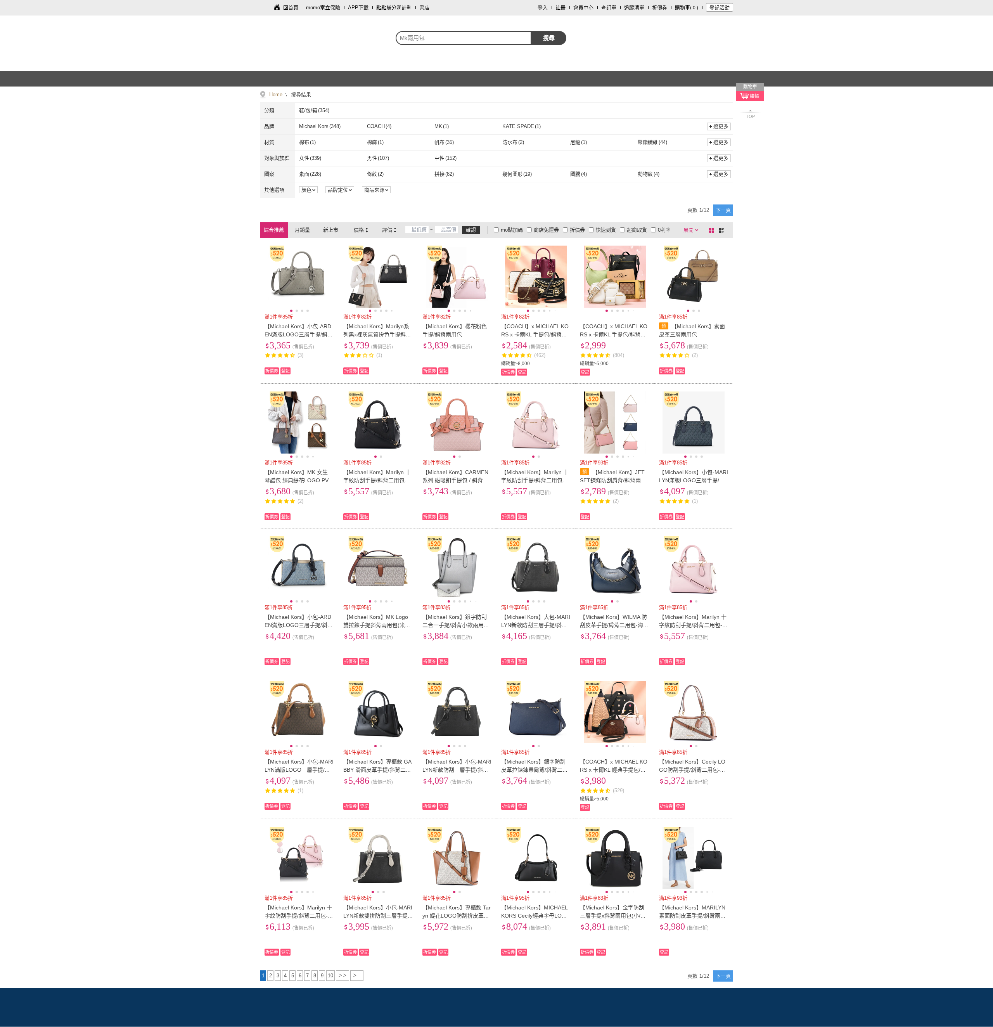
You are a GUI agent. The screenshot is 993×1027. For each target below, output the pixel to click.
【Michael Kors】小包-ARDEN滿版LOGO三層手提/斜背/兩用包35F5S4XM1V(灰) (298, 334)
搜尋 (549, 38)
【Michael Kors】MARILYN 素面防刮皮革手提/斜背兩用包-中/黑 (692, 915)
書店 (424, 7)
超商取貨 (637, 230)
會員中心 (583, 7)
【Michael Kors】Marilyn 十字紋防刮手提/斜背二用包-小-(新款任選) (298, 915)
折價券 (659, 7)
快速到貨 (606, 230)
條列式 (723, 230)
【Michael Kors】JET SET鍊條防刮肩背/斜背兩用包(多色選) (613, 480)
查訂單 (608, 7)
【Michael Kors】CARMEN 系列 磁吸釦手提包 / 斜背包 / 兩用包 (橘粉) (456, 480)
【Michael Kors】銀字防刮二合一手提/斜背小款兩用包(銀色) (455, 625)
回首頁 (290, 7)
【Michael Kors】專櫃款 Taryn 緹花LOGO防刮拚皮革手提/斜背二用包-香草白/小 (456, 915)
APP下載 (358, 7)
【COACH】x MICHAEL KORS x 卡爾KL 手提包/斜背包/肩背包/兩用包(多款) (613, 334)
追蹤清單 (634, 7)
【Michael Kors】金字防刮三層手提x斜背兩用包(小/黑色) (613, 915)
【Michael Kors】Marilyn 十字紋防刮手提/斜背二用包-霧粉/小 (535, 480)
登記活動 (719, 7)
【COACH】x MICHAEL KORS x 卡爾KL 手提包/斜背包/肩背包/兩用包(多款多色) (535, 334)
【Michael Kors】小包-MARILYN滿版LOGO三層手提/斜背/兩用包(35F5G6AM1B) (299, 770)
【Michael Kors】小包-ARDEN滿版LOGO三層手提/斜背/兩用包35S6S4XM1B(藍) (298, 625)
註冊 (560, 7)
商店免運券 (546, 230)
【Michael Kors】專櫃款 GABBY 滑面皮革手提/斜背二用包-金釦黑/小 (377, 770)
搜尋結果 (300, 94)
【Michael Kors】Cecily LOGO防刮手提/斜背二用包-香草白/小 (692, 770)
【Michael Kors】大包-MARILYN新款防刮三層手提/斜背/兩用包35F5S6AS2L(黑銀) (535, 625)
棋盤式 (713, 230)
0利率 (664, 230)
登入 (543, 7)
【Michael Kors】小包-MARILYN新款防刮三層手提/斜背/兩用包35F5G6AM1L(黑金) (456, 770)
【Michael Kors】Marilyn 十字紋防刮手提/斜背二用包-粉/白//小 (693, 625)
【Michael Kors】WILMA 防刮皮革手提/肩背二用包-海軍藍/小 (614, 625)
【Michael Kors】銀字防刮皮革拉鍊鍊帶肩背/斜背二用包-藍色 (534, 770)
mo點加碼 (512, 230)
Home (275, 94)
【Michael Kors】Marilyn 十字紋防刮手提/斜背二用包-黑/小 (377, 480)
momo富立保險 (323, 7)
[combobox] (463, 38)
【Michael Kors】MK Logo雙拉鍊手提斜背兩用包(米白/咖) (377, 625)
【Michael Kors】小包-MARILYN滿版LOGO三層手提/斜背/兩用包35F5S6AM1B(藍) (693, 480)
